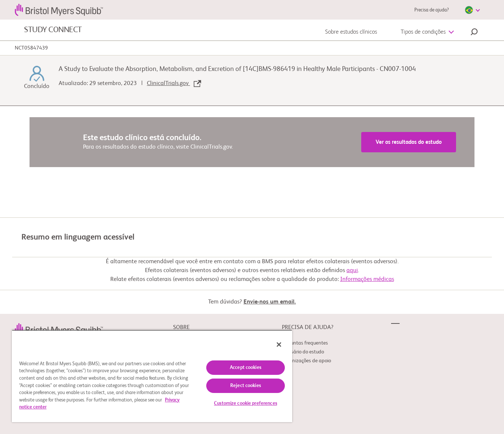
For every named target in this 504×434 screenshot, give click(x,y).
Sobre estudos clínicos (351, 32)
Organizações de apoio (306, 360)
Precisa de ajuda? (431, 10)
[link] (59, 329)
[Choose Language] (472, 10)
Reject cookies (245, 385)
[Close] (279, 344)
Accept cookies (245, 367)
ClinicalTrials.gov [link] (168, 84)
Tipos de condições (423, 32)
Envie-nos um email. (270, 302)
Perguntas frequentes (305, 343)
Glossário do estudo (303, 352)
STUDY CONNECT (53, 30)
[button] (474, 33)
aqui (352, 271)
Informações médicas (367, 279)
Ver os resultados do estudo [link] (409, 142)
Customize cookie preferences (245, 403)
